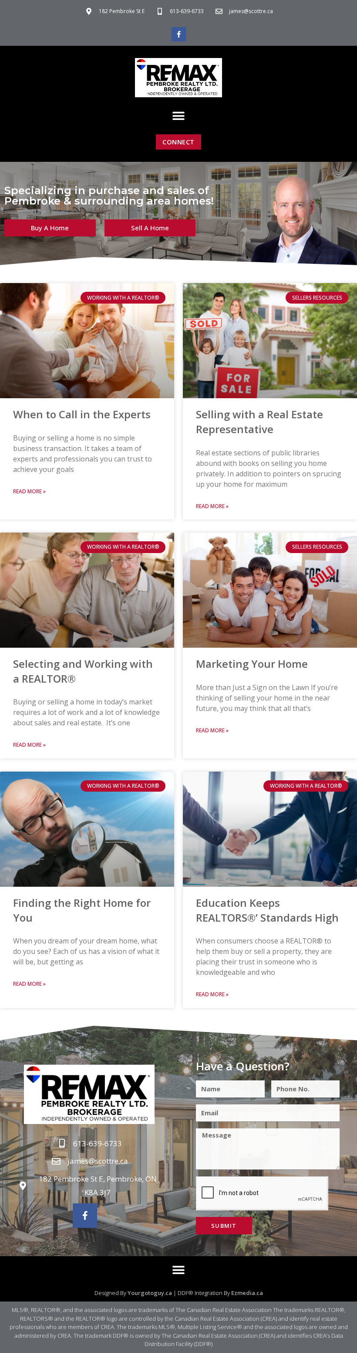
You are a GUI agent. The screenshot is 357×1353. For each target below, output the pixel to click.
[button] (179, 116)
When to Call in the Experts (82, 414)
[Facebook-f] (179, 34)
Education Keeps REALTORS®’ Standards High (267, 910)
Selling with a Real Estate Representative (259, 421)
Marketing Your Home (252, 663)
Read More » (29, 491)
